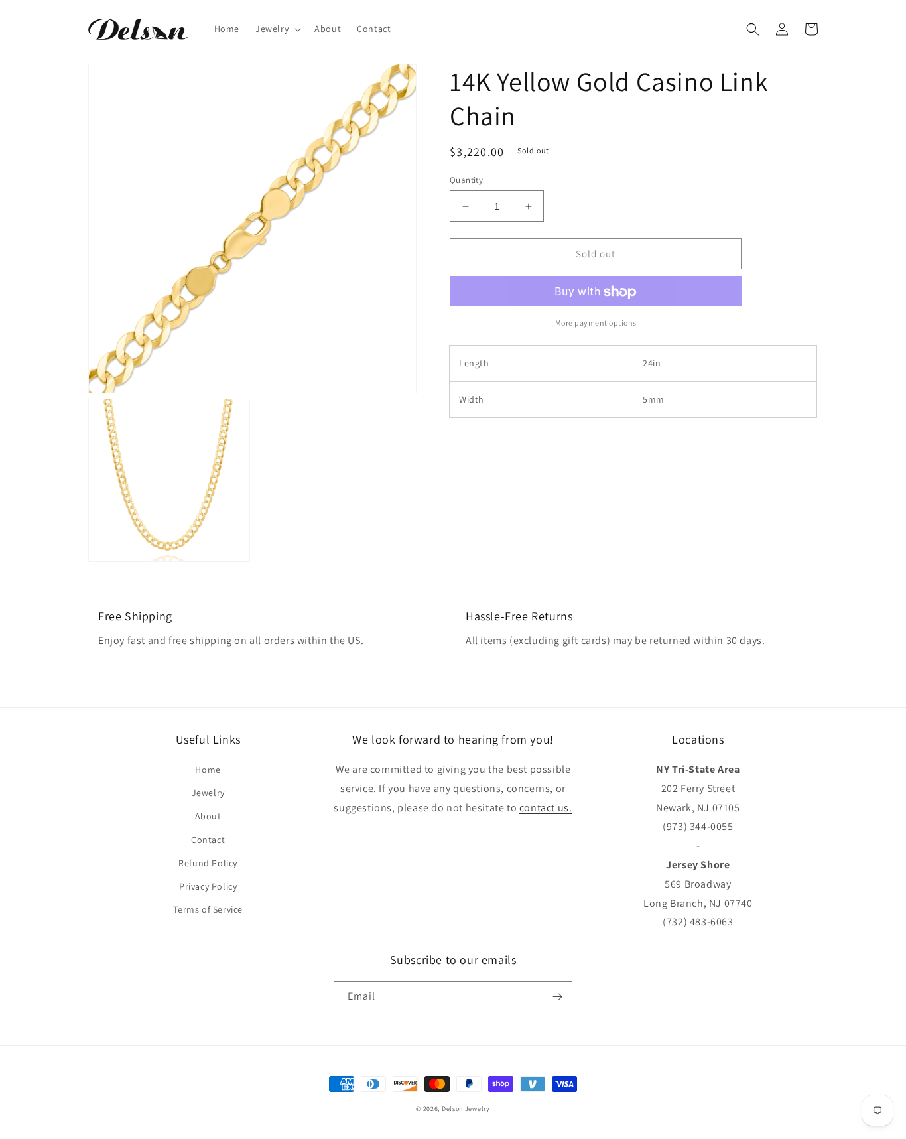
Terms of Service (208, 909)
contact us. (545, 808)
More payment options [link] (596, 323)
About (208, 816)
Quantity (466, 180)
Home (207, 769)
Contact (208, 840)
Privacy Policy (208, 886)
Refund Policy (207, 863)
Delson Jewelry (466, 1109)
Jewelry (208, 793)
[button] (276, 28)
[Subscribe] (557, 996)
